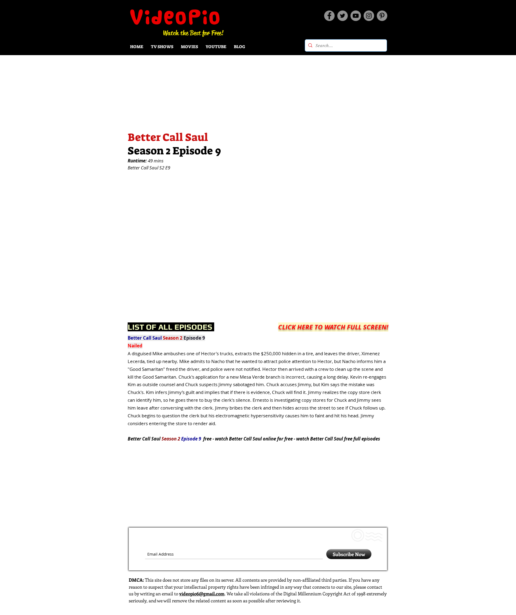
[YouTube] (355, 15)
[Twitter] (342, 15)
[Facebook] (329, 15)
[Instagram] (369, 15)
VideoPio (175, 17)
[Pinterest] (382, 15)
